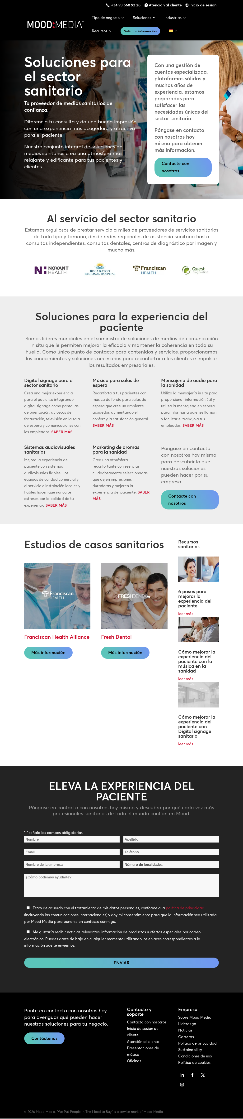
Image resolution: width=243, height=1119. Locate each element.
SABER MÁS (61, 431)
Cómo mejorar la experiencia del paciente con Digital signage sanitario (196, 726)
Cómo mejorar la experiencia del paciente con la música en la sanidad (196, 661)
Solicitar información (140, 31)
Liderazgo (187, 1023)
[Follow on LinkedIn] (182, 1075)
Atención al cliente (165, 5)
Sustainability (190, 1049)
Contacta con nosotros (146, 1022)
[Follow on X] (203, 1075)
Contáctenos (44, 1038)
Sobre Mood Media (194, 1017)
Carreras (186, 1036)
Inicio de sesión (202, 5)
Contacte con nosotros (175, 167)
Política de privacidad (197, 1043)
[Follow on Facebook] (192, 1075)
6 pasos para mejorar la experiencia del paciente (194, 598)
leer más (185, 613)
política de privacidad (185, 908)
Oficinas (134, 1060)
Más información (48, 652)
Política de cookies (194, 1062)
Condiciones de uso (195, 1056)
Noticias (185, 1030)
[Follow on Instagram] (182, 1084)
